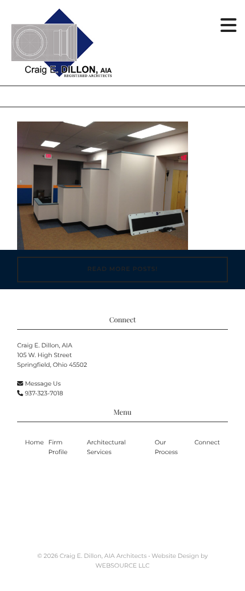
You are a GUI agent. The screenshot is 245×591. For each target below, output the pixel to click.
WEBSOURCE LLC (123, 565)
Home (34, 442)
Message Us (43, 383)
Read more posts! (122, 269)
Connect (207, 442)
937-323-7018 (44, 393)
